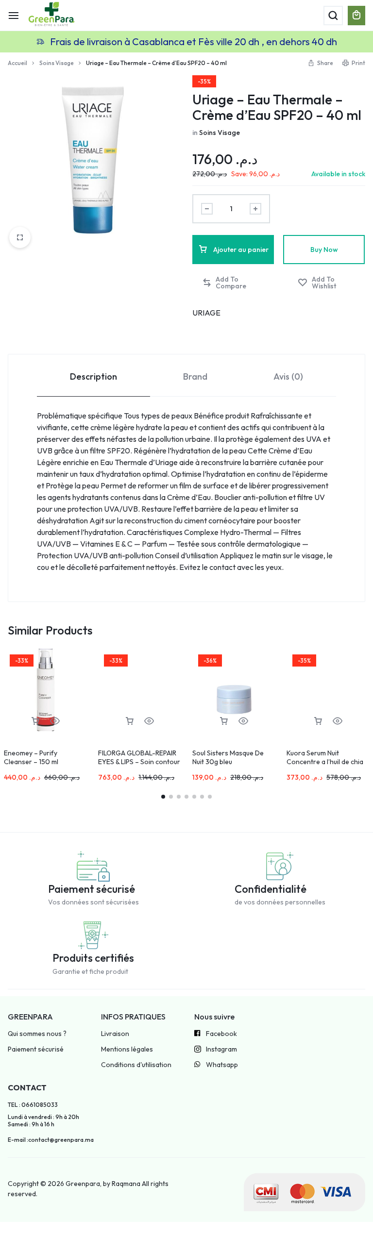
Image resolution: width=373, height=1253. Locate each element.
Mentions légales (127, 1049)
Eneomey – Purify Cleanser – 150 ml (31, 757)
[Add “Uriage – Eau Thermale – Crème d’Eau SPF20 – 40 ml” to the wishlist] (327, 282)
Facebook (221, 1034)
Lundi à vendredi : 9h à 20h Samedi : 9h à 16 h (43, 1120)
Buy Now (324, 249)
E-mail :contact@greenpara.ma (51, 1139)
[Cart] (356, 15)
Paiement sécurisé (36, 1049)
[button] (233, 282)
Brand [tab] (195, 376)
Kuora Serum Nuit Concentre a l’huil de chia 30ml (325, 762)
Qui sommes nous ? (37, 1034)
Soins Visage (56, 63)
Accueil (17, 63)
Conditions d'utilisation (136, 1065)
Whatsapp (222, 1065)
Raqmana (126, 1183)
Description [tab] (93, 376)
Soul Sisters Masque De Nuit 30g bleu (228, 757)
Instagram (221, 1049)
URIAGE (206, 312)
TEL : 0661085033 (33, 1105)
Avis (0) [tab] (288, 376)
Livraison (115, 1034)
